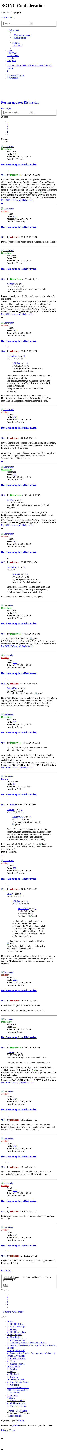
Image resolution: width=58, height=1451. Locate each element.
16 (14, 784)
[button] (7, 121)
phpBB (15, 1425)
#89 (3, 683)
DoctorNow (6, 149)
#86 (3, 495)
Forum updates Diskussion (20, 102)
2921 (15, 216)
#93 (3, 1000)
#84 (3, 351)
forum (21, 1420)
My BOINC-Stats (9, 200)
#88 (3, 634)
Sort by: (26, 1277)
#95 (3, 1120)
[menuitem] (21, 35)
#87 (3, 562)
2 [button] (7, 127)
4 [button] (7, 132)
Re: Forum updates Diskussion (19, 164)
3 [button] (7, 129)
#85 (3, 438)
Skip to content (7, 17)
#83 (3, 279)
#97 (3, 1211)
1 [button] (7, 124)
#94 (3, 1048)
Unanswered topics (15, 75)
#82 (3, 237)
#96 (3, 1167)
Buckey (4, 779)
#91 (3, 804)
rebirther (5, 211)
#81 (3, 175)
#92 (3, 889)
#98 (3, 1256)
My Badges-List (26, 200)
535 (14, 154)
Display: (7, 1277)
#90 (3, 743)
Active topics (12, 78)
